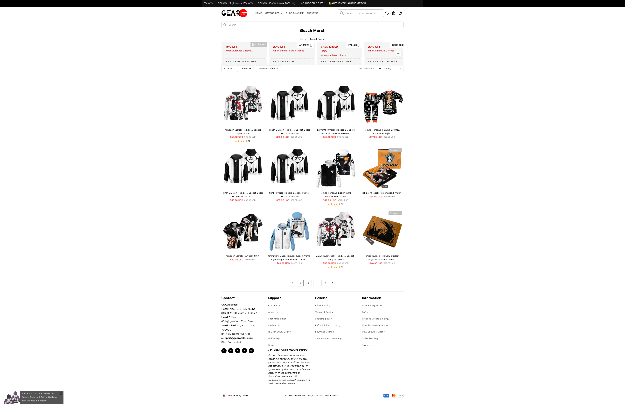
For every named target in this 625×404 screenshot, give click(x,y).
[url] (237, 338)
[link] (12, 392)
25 (324, 283)
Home (303, 39)
